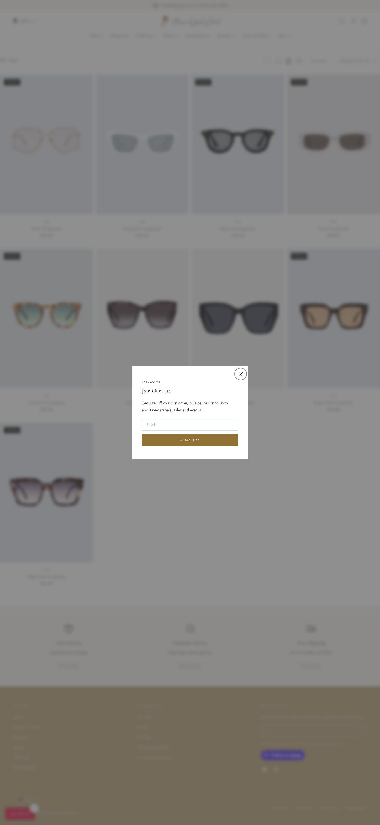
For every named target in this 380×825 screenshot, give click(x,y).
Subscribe (190, 440)
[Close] (240, 374)
